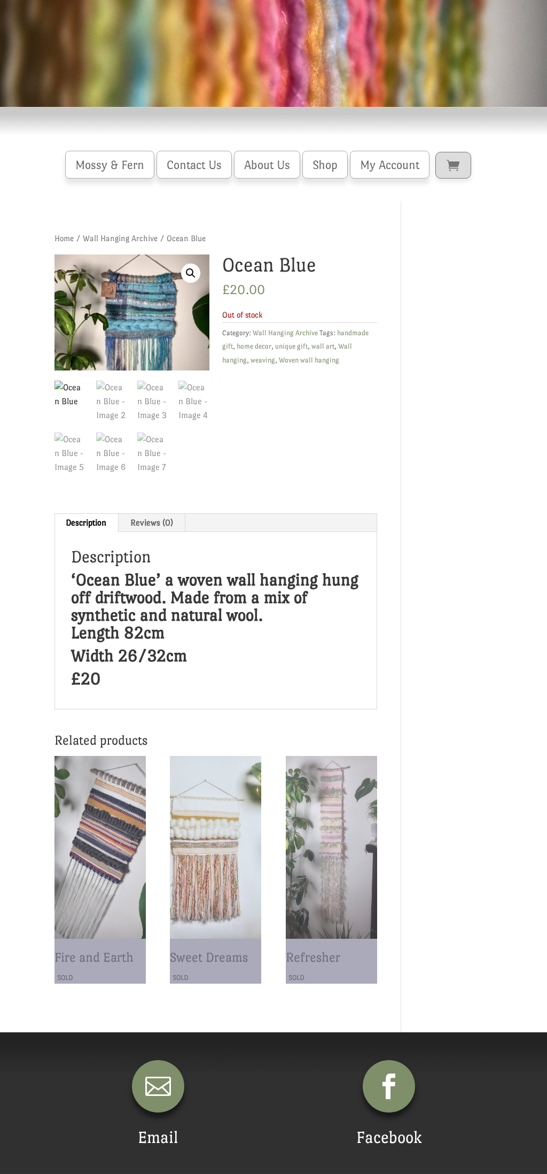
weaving (263, 360)
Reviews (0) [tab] (151, 523)
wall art (322, 346)
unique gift (291, 346)
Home (64, 238)
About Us (267, 165)
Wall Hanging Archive (120, 238)
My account (389, 165)
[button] (190, 273)
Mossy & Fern (109, 165)
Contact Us (194, 165)
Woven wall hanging (309, 360)
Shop (325, 165)
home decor (254, 346)
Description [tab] (86, 523)
